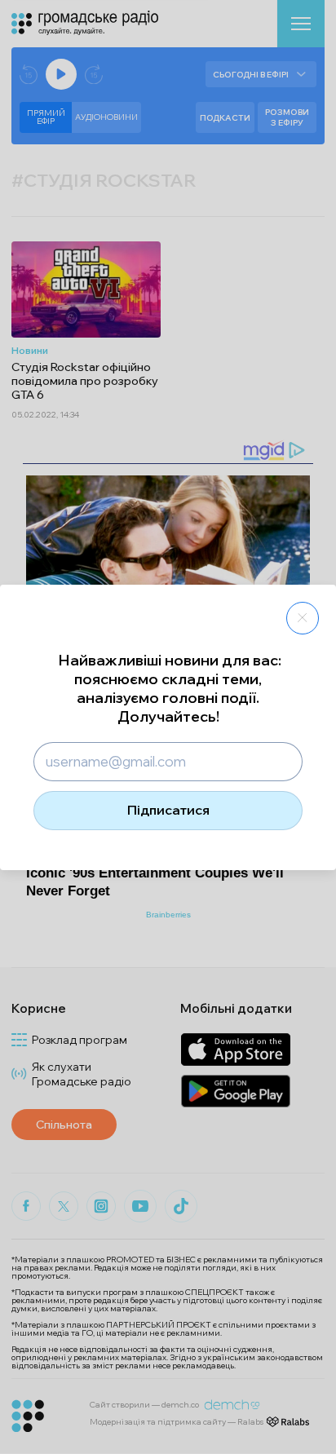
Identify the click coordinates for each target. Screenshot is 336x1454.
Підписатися (168, 810)
